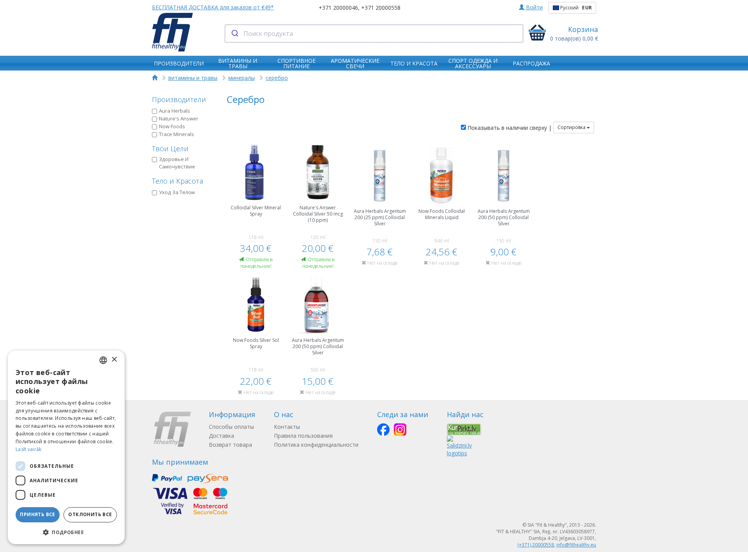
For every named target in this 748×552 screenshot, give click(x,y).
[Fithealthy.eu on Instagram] (400, 429)
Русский (575, 7)
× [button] (114, 360)
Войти (533, 7)
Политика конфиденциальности (316, 444)
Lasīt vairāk (29, 449)
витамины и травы (192, 77)
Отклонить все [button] (90, 514)
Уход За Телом (177, 192)
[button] (66, 531)
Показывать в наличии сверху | (509, 127)
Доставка (221, 435)
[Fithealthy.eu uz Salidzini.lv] (459, 445)
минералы (241, 77)
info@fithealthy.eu (576, 544)
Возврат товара (230, 444)
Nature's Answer (178, 118)
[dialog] (66, 447)
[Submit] (234, 33)
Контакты (287, 426)
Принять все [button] (37, 514)
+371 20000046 (338, 7)
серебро (277, 77)
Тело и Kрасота (177, 181)
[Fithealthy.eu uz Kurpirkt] (464, 429)
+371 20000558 (380, 7)
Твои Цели (170, 148)
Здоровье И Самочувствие (177, 163)
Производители (179, 99)
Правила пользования (303, 435)
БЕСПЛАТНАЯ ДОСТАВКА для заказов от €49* (213, 7)
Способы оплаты (231, 426)
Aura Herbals (174, 110)
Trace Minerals (176, 134)
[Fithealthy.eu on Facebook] (383, 429)
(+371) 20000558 (535, 544)
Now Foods (172, 126)
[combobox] (374, 33)
